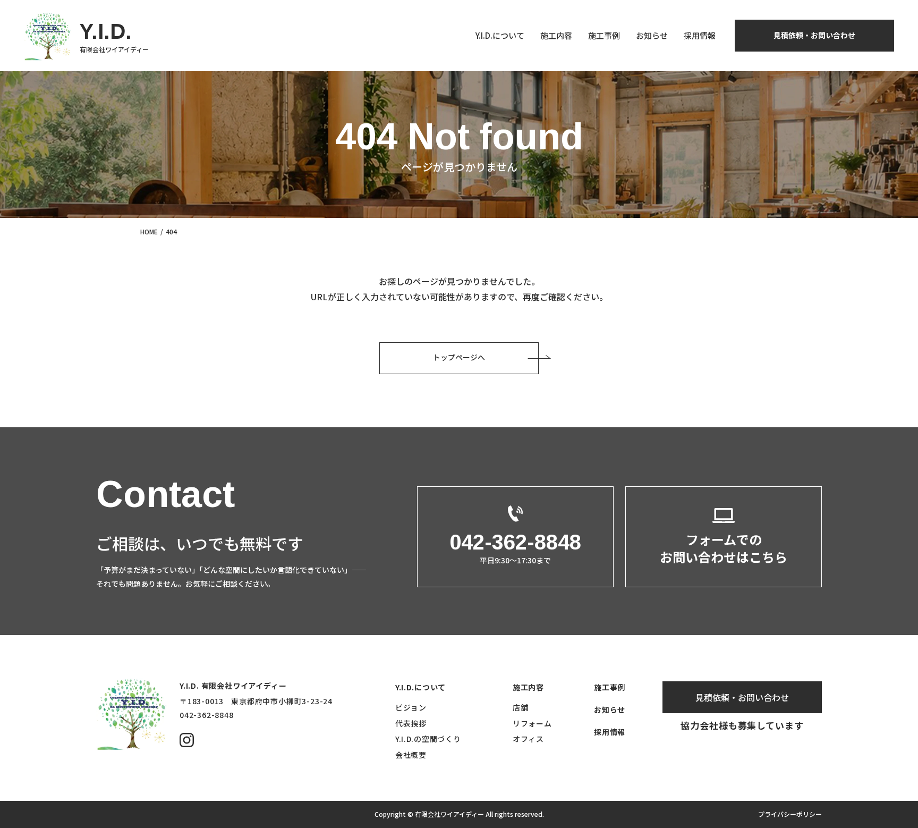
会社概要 (411, 754)
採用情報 (700, 35)
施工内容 (556, 35)
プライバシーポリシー (790, 813)
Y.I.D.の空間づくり (428, 738)
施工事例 (604, 35)
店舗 (520, 707)
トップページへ (459, 357)
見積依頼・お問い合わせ (814, 35)
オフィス (528, 738)
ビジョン (411, 707)
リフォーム (532, 723)
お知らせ (652, 35)
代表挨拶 (411, 723)
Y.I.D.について (499, 35)
